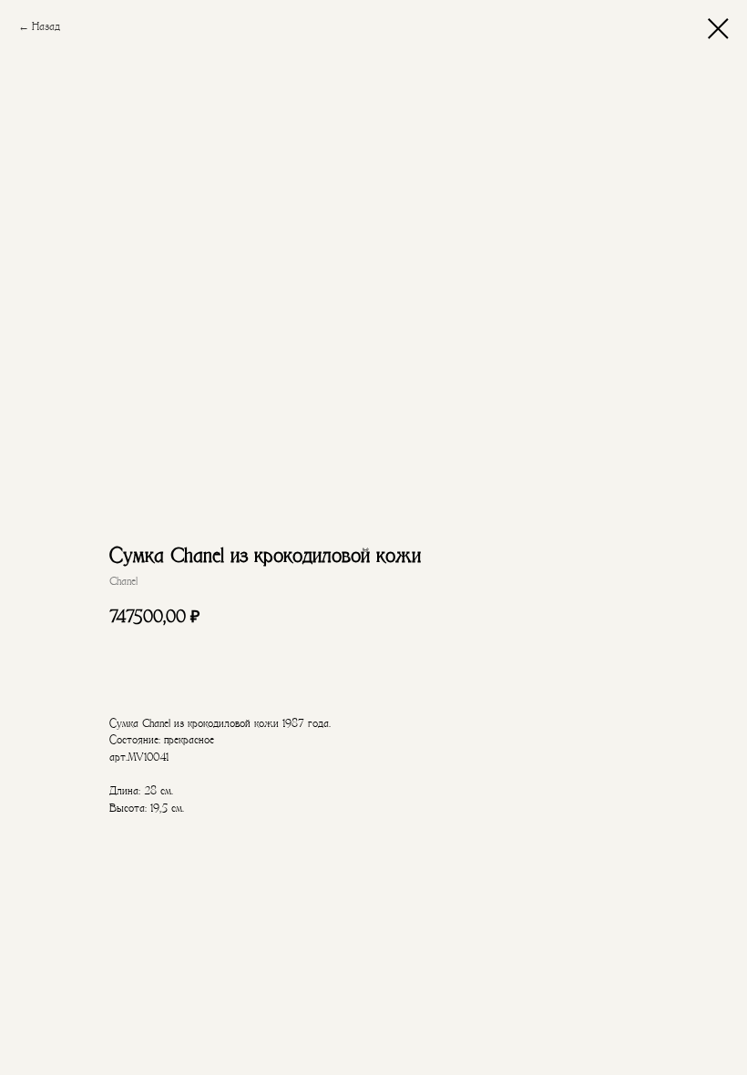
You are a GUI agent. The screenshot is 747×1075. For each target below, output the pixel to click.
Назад (46, 26)
